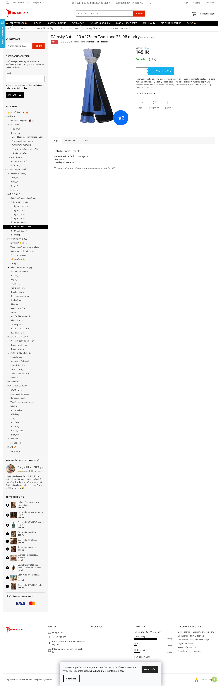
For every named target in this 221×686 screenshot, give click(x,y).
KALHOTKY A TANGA (20, 328)
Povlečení (15, 133)
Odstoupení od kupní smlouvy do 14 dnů (91, 3)
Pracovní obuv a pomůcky (22, 340)
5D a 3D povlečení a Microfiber (25, 149)
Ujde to (137, 643)
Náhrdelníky (16, 410)
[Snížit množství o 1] (146, 73)
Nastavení (71, 678)
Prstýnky (15, 434)
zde (121, 671)
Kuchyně (14, 177)
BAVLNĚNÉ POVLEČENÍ (21, 145)
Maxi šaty (15, 304)
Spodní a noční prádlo (20, 361)
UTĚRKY (14, 186)
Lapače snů (15, 442)
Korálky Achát (17, 430)
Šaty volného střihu (20, 296)
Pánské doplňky (17, 365)
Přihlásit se (14, 94)
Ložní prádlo (16, 128)
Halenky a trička (17, 308)
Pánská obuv (16, 357)
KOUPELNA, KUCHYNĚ (16, 169)
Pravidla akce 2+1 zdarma (189, 651)
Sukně (13, 312)
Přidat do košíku (163, 71)
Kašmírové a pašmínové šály (23, 198)
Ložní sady (15, 165)
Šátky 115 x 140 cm (19, 206)
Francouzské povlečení (22, 141)
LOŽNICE (11, 116)
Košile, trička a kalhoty (20, 353)
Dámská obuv (16, 320)
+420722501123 (59, 637)
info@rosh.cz (58, 632)
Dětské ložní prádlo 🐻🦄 (22, 120)
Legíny (14, 279)
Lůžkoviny (14, 124)
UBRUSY (14, 181)
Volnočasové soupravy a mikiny (24, 247)
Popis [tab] (56, 140)
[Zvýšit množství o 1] (146, 69)
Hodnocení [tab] (70, 140)
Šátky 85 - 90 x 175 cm (21, 226)
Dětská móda (13, 381)
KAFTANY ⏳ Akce (18, 243)
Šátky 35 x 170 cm (19, 210)
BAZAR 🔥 (12, 447)
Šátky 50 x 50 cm (18, 214)
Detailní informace (144, 93)
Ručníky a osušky (18, 173)
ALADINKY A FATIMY (19, 271)
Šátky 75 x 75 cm (18, 222)
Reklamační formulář (187, 647)
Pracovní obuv (17, 349)
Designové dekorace (19, 394)
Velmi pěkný (139, 636)
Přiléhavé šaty (17, 292)
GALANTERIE (16, 389)
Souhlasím (150, 669)
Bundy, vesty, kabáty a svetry (24, 251)
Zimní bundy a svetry (19, 373)
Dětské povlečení (20, 153)
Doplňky (14, 438)
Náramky (15, 426)
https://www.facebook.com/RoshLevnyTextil (68, 643)
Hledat (139, 13)
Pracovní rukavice (19, 345)
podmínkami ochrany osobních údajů (25, 87)
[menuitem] (16, 23)
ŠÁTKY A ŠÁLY (13, 194)
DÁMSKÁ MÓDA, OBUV (17, 238)
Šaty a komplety (17, 287)
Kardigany (15, 263)
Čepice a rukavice (18, 255)
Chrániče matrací (18, 161)
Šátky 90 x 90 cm (18, 218)
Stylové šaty (17, 300)
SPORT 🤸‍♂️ (15, 283)
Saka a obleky (16, 369)
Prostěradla (16, 157)
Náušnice (15, 422)
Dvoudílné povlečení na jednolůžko (27, 137)
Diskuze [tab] (84, 140)
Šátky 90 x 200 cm (19, 230)
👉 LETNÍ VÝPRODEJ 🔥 (17, 112)
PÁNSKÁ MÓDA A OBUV (17, 336)
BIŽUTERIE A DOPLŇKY (17, 385)
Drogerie (14, 190)
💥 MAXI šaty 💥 (17, 259)
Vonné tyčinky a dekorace (22, 402)
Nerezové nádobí (18, 398)
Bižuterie (14, 406)
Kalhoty (14, 275)
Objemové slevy (185, 643)
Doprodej (15, 234)
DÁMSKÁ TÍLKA (17, 332)
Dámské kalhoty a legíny (21, 267)
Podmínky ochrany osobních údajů (193, 639)
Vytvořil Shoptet (207, 679)
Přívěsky (15, 414)
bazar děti (15, 451)
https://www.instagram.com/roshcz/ (67, 650)
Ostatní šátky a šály (19, 202)
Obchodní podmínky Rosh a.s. (129, 3)
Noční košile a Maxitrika (20, 316)
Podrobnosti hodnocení (97, 41)
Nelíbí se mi (139, 650)
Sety (13, 418)
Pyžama (14, 377)
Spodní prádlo (16, 324)
